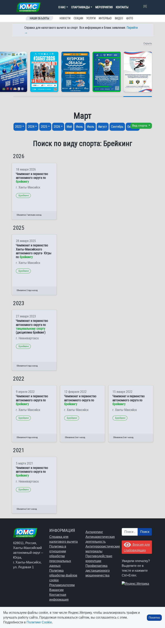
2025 (44, 127)
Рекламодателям (62, 585)
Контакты (122, 7)
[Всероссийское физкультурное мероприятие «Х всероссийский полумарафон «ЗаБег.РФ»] (44, 72)
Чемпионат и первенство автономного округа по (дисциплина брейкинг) (32, 326)
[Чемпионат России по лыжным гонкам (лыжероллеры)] (107, 72)
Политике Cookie (39, 622)
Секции (78, 18)
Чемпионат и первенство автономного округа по (32, 177)
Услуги (91, 18)
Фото (129, 18)
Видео (119, 18)
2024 (31, 127)
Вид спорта (140, 125)
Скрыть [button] (147, 43)
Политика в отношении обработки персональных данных (60, 556)
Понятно (154, 617)
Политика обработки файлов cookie (63, 575)
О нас (62, 7)
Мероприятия (104, 7)
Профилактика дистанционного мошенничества (98, 570)
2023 (18, 127)
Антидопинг (94, 532)
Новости (65, 18)
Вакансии (56, 590)
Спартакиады (80, 7)
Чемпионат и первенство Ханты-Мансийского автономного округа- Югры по (33, 251)
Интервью (105, 18)
